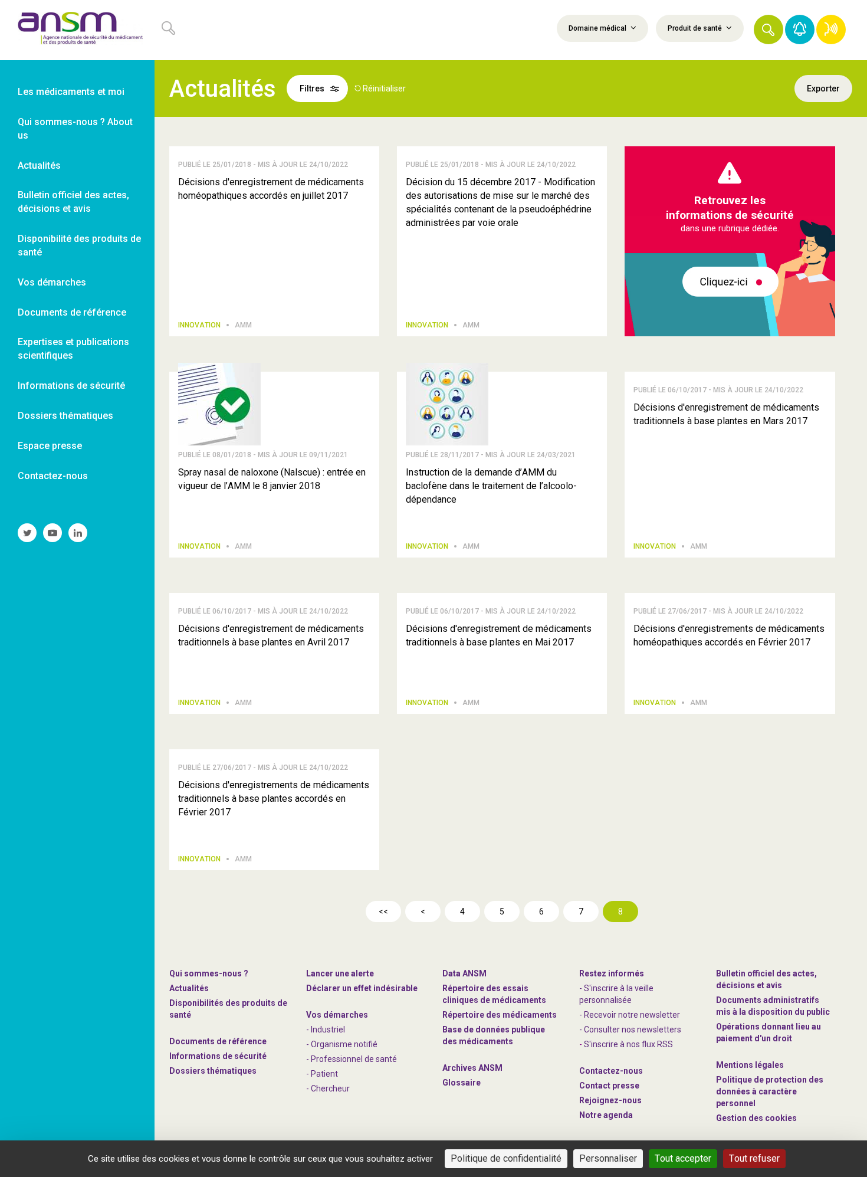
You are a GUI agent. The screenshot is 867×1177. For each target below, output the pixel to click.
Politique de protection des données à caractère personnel (769, 1091)
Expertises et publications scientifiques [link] (73, 348)
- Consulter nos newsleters (630, 1029)
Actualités (189, 988)
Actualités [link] (39, 165)
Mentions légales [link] (750, 1065)
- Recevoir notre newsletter (629, 1014)
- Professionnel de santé (351, 1059)
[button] (768, 29)
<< (383, 911)
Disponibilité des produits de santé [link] (79, 245)
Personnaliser (608, 1158)
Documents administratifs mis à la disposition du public (773, 1006)
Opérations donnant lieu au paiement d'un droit (768, 1032)
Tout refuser (754, 1158)
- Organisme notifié (341, 1044)
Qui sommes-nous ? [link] (208, 973)
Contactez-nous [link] (53, 475)
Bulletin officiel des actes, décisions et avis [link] (73, 201)
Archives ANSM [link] (472, 1068)
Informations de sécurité (218, 1056)
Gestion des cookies (756, 1118)
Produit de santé (696, 28)
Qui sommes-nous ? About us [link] (75, 128)
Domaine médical (598, 28)
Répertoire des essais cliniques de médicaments (494, 994)
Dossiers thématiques (213, 1071)
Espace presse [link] (50, 445)
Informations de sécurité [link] (71, 385)
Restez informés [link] (611, 973)
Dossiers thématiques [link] (65, 415)
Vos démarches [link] (52, 282)
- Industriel (325, 1029)
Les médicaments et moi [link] (71, 91)
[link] (77, 30)
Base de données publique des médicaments (493, 1035)
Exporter (823, 88)
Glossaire (461, 1082)
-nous (610, 1100)
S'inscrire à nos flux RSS (628, 1044)
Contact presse (609, 1085)
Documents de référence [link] (72, 312)
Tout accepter (683, 1158)
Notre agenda (606, 1115)
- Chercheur (328, 1088)
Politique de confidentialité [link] (506, 1158)
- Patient (322, 1073)
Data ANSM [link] (464, 973)
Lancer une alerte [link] (340, 973)
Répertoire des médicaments (499, 1014)
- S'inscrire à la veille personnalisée (616, 994)
